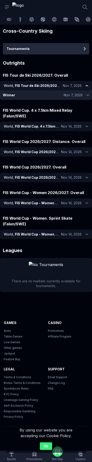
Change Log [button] (56, 383)
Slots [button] (7, 331)
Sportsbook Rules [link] (16, 388)
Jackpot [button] (9, 353)
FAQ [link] (51, 388)
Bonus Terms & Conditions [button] (22, 383)
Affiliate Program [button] (59, 336)
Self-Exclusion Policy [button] (18, 405)
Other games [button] (13, 348)
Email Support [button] (57, 377)
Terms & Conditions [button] (17, 377)
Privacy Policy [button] (13, 416)
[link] (22, 7)
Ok (46, 446)
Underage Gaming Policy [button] (21, 400)
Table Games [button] (13, 336)
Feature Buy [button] (12, 359)
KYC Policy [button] (11, 394)
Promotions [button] (56, 331)
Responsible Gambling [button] (19, 411)
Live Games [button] (12, 342)
